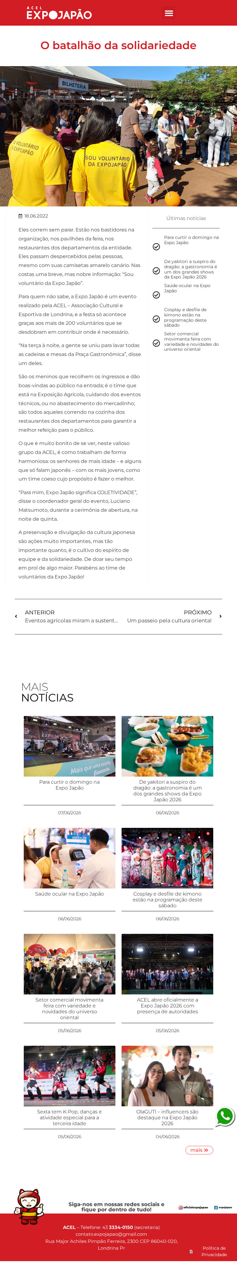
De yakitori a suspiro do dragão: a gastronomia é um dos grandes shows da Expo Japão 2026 (167, 791)
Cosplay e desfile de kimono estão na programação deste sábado (167, 900)
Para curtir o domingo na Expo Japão (69, 785)
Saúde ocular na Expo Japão (69, 894)
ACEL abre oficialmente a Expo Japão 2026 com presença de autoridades (167, 1006)
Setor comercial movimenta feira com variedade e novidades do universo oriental (69, 1009)
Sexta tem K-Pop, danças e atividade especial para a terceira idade (69, 1117)
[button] (169, 12)
